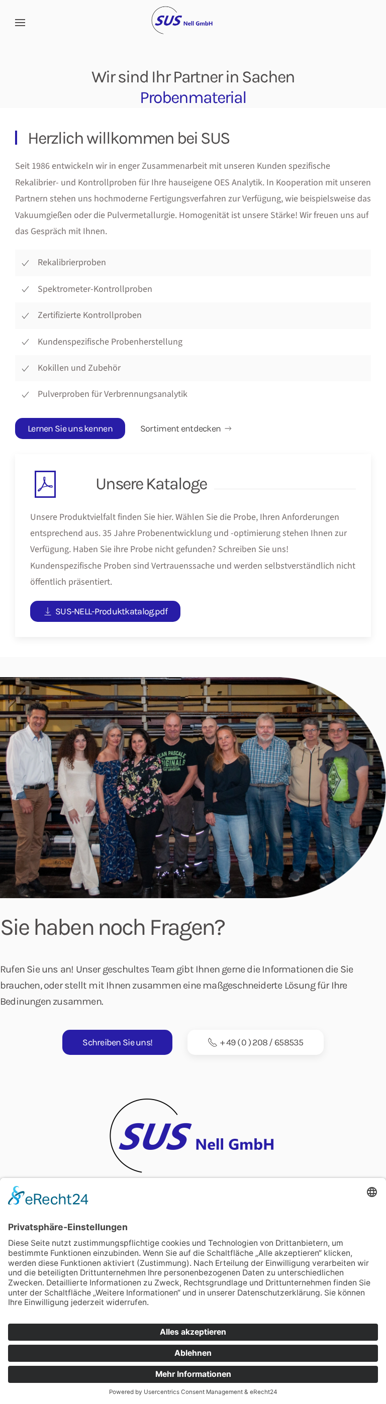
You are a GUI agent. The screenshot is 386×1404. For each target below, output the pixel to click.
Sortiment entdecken (180, 428)
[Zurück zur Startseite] (193, 22)
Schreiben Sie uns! (117, 1042)
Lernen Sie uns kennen (70, 428)
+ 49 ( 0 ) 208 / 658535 (261, 1042)
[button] (20, 22)
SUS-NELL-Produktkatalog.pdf (111, 611)
